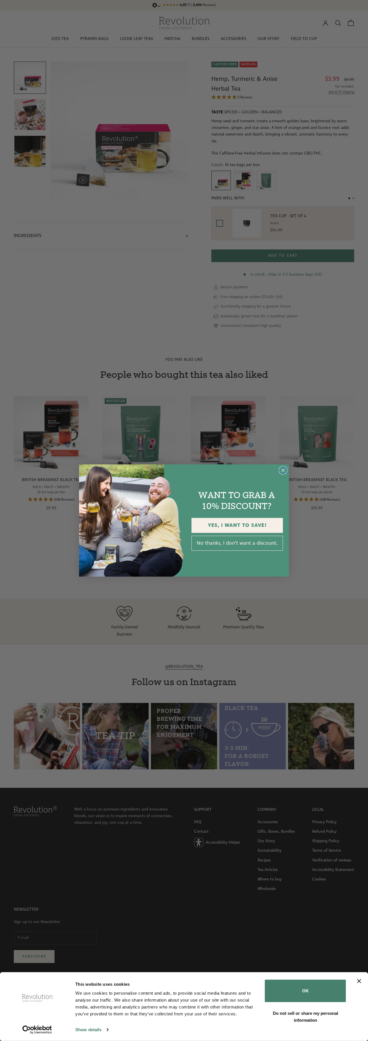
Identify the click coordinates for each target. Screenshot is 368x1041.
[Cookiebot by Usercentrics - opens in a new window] (37, 1029)
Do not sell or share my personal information (305, 1016)
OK (305, 990)
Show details (88, 1029)
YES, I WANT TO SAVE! (237, 525)
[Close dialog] (283, 470)
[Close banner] (359, 981)
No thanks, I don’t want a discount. (237, 543)
